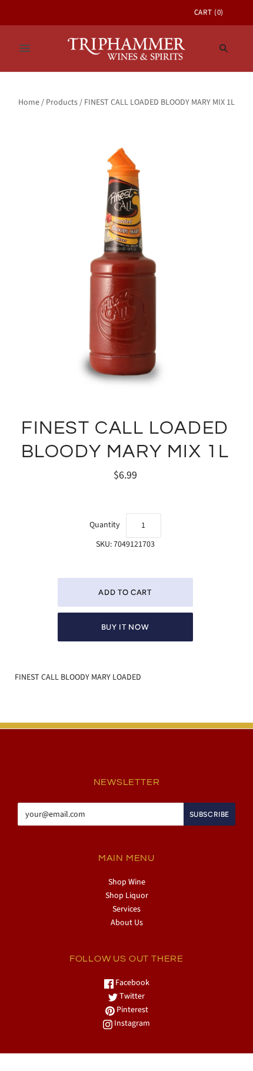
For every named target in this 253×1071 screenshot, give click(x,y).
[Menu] (25, 48)
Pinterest (131, 1010)
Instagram (131, 1023)
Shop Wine (126, 882)
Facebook (131, 983)
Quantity (104, 525)
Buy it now (125, 627)
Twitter (131, 996)
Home (28, 102)
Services (126, 909)
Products (62, 102)
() (209, 12)
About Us (127, 923)
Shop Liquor (126, 896)
